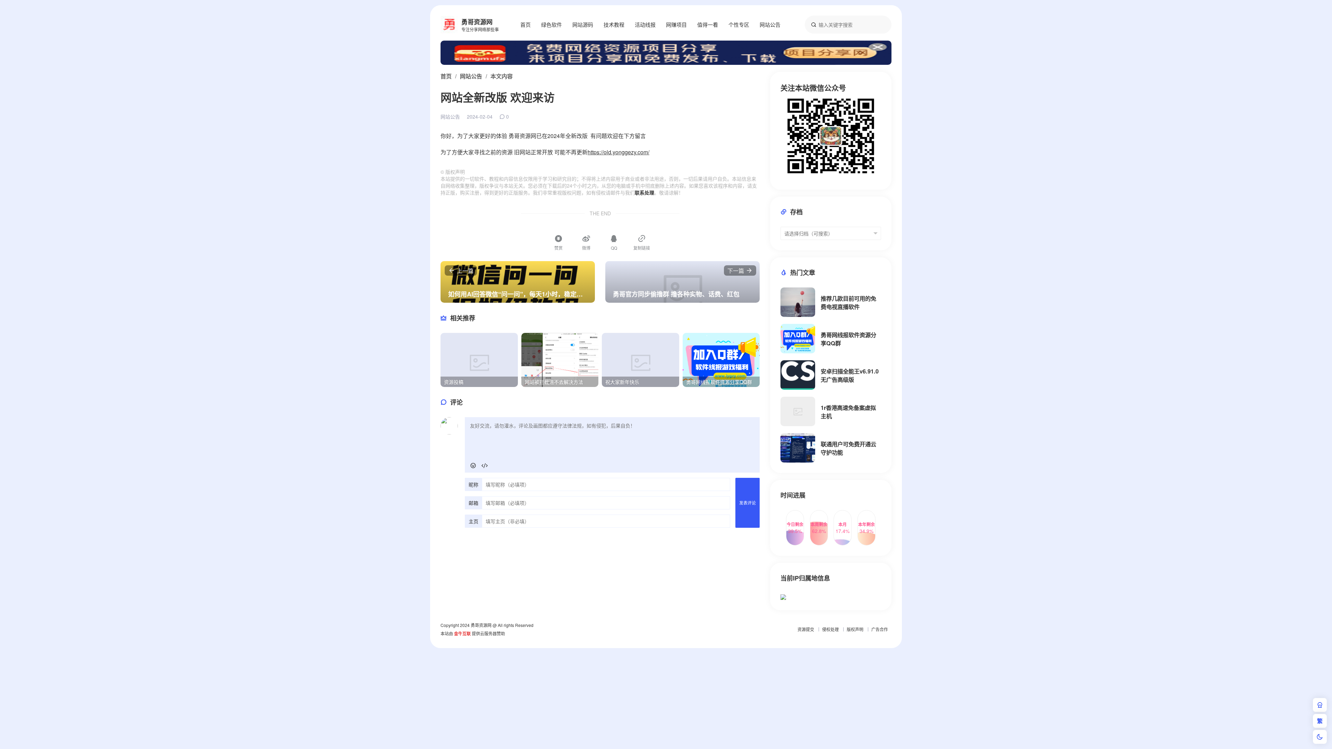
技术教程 (614, 24)
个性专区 (738, 24)
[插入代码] (484, 465)
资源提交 (805, 629)
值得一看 (707, 24)
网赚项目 (676, 24)
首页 (525, 24)
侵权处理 (830, 629)
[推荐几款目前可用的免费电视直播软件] (797, 302)
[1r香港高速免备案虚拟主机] (797, 411)
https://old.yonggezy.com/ (618, 152)
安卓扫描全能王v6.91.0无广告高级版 (850, 375)
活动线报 (645, 24)
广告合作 (879, 629)
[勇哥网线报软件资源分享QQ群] (797, 338)
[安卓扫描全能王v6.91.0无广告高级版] (797, 375)
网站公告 (770, 24)
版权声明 (855, 629)
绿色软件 (551, 24)
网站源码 (582, 24)
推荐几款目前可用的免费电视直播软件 (848, 302)
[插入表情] (473, 465)
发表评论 (747, 503)
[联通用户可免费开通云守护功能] (797, 448)
